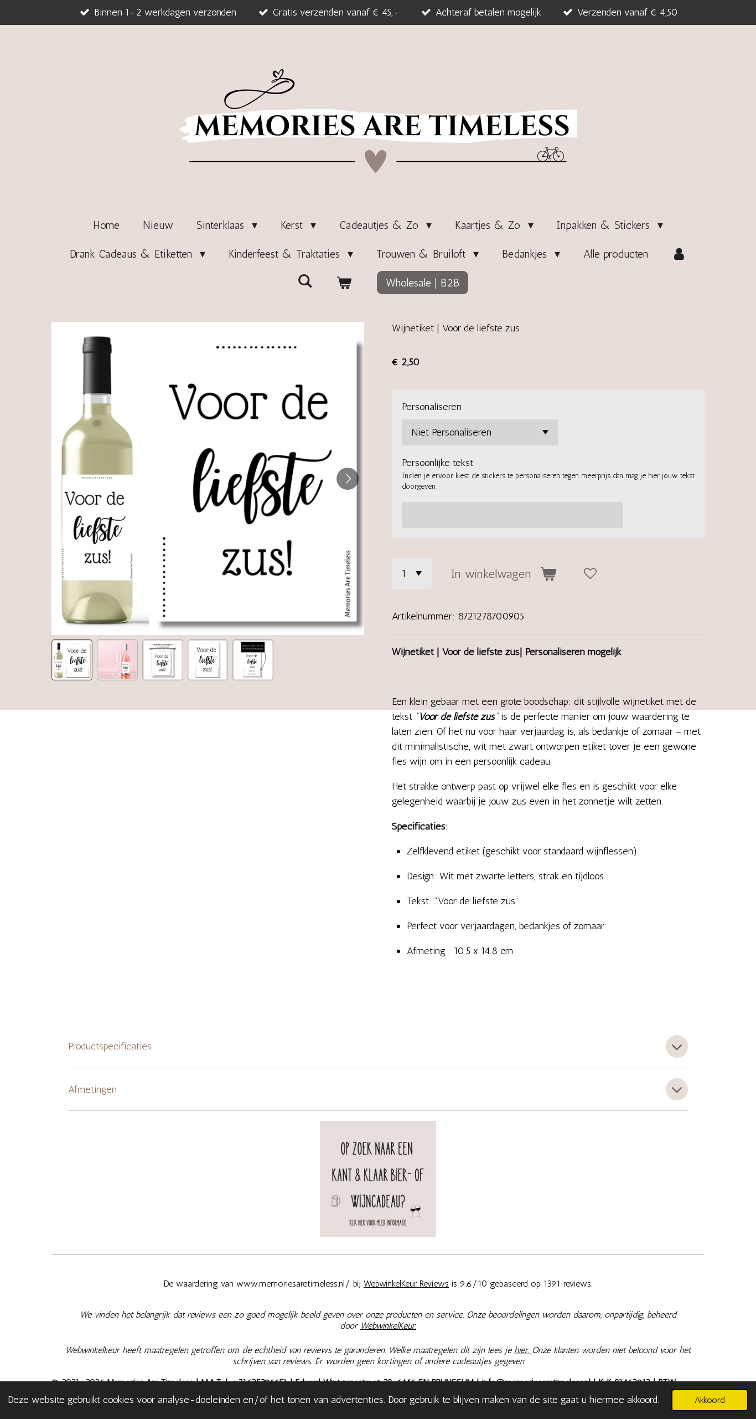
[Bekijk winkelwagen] (343, 282)
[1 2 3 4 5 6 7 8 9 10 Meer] (412, 573)
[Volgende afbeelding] (347, 479)
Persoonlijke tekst (437, 463)
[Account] (679, 253)
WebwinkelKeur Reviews (406, 1283)
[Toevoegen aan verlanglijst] (590, 573)
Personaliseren (432, 407)
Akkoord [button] (710, 1400)
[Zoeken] (305, 281)
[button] (71, 659)
